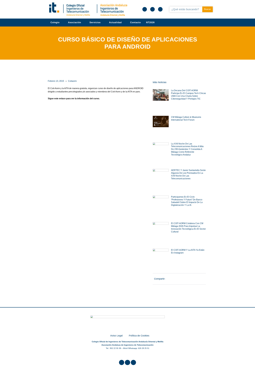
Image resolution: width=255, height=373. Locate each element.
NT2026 (150, 22)
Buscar (207, 9)
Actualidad (115, 22)
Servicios (95, 22)
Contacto (135, 22)
